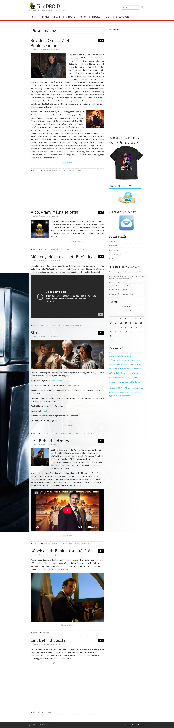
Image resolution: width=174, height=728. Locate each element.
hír (34, 17)
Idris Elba (63, 433)
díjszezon (64, 249)
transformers (82, 249)
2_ (61, 401)
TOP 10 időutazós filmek (126, 294)
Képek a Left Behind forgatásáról (61, 551)
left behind (48, 170)
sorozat (130, 388)
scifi (139, 383)
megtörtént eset (116, 377)
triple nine (93, 433)
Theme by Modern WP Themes (135, 725)
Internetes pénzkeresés (119, 272)
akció (113, 353)
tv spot (44, 411)
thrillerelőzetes (119, 392)
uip (132, 392)
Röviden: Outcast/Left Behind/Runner (51, 43)
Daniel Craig (45, 433)
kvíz (113, 369)
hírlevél (124, 364)
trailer (46, 17)
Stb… (35, 332)
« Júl (111, 340)
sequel (122, 388)
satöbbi (86, 433)
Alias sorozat (122, 290)
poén (136, 377)
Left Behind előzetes (50, 440)
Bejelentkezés (113, 246)
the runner (79, 170)
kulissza (97, 17)
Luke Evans (79, 433)
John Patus (47, 543)
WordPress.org (113, 259)
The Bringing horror (71, 385)
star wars (138, 388)
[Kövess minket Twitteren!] (126, 197)
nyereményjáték (128, 378)
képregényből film (124, 368)
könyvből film (49, 325)
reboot (118, 382)
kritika (58, 17)
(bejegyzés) (114, 250)
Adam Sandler (46, 249)
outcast (65, 170)
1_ (58, 401)
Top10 (84, 17)
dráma (128, 356)
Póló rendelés (123, 17)
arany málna (55, 249)
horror (138, 360)
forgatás (133, 360)
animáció (128, 353)
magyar (128, 374)
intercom (132, 364)
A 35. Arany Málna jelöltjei (55, 212)
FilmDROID (48, 6)
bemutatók (112, 356)
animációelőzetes (137, 353)
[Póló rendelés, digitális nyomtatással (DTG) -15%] (126, 163)
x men (124, 396)
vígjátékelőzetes (115, 395)
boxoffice (72, 17)
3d (110, 353)
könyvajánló (138, 369)
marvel (135, 373)
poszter (36, 712)
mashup (142, 374)
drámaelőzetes (116, 360)
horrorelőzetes (114, 364)
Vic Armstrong (78, 325)
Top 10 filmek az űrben (135, 272)
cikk (109, 17)
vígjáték (136, 392)
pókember (112, 383)
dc (124, 356)
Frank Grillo (54, 433)
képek (35, 633)
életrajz (128, 396)
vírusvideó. (58, 380)
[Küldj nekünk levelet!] (126, 223)
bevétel (119, 356)
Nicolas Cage (56, 170)
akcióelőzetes (120, 353)
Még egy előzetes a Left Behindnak (63, 256)
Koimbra (57, 49)
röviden (71, 170)
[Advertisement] (67, 192)
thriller (111, 393)
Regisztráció (113, 241)
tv (125, 392)
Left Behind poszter (49, 640)
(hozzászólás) (115, 255)
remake (124, 382)
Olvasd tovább (67, 163)
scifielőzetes (113, 389)
